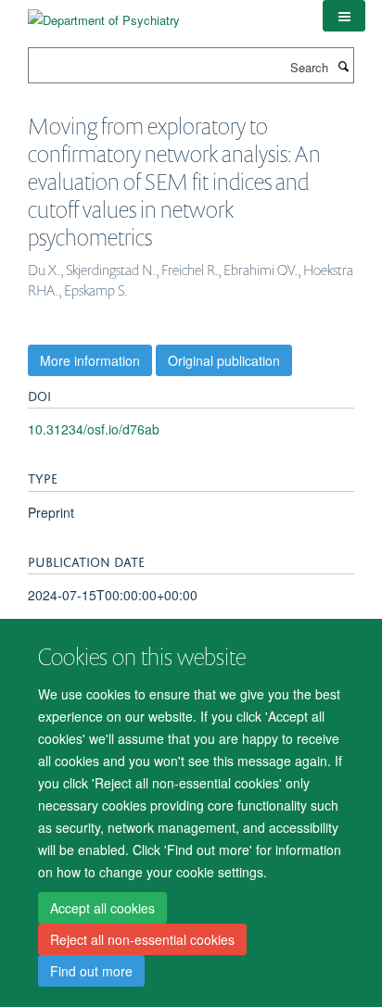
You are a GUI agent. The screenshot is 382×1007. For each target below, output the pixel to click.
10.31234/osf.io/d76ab (93, 429)
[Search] (343, 66)
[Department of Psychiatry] (104, 13)
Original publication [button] (224, 360)
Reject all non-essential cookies (142, 939)
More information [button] (90, 360)
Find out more (91, 971)
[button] (344, 15)
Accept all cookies (102, 908)
